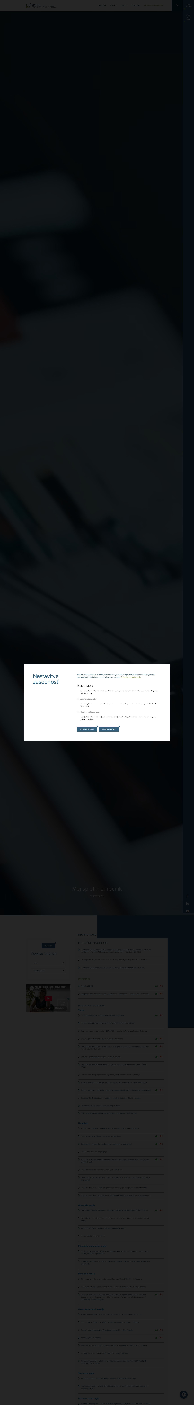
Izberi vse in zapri (87, 729)
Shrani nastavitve (109, 729)
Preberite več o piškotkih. (131, 677)
